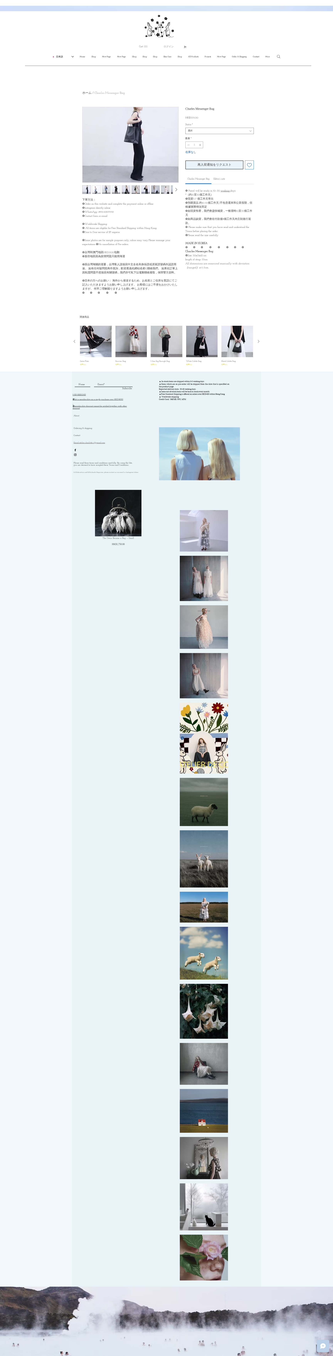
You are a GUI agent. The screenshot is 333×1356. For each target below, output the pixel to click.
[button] (145, 47)
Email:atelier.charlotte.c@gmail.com (89, 443)
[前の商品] (74, 341)
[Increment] (200, 145)
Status (189, 124)
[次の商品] (258, 341)
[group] (166, 347)
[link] (198, 179)
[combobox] (219, 131)
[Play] (185, 47)
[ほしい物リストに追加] (249, 164)
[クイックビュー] (96, 341)
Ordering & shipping (83, 428)
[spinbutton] (194, 145)
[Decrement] (188, 145)
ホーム (87, 93)
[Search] (279, 57)
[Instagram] (75, 454)
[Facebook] (75, 450)
